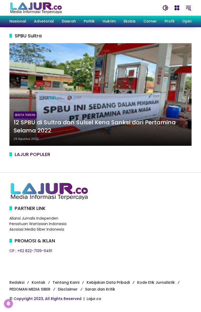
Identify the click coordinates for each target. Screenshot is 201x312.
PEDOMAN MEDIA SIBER (30, 289)
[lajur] (35, 7)
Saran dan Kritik (100, 289)
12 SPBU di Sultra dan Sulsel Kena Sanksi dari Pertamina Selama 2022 (95, 127)
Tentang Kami (66, 282)
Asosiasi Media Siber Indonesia (36, 229)
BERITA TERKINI (25, 115)
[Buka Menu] (177, 8)
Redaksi (16, 282)
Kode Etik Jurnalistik (156, 282)
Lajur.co (94, 298)
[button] (165, 8)
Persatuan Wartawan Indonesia (37, 223)
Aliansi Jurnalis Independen (33, 218)
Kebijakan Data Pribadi (108, 282)
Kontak (38, 282)
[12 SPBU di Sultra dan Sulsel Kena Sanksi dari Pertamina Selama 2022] (100, 94)
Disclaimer (68, 289)
